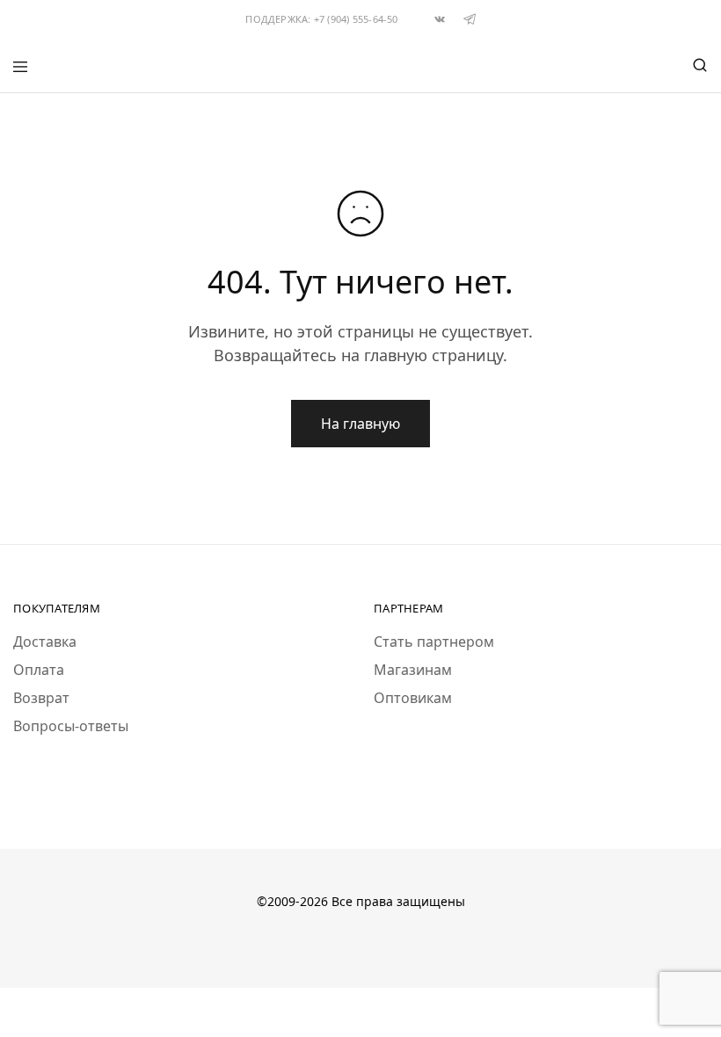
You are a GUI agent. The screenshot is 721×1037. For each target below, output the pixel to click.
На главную (360, 423)
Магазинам (413, 669)
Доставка (44, 641)
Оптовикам (413, 697)
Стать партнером (434, 641)
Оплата (38, 669)
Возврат (41, 697)
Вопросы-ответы (70, 726)
